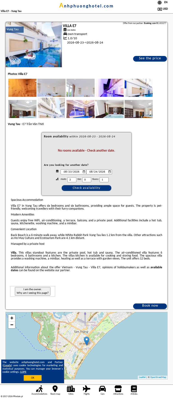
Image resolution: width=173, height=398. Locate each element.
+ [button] (11, 318)
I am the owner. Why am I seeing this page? (33, 291)
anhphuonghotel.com (86, 6)
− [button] (11, 325)
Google (7, 365)
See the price (150, 58)
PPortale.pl (18, 396)
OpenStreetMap (158, 377)
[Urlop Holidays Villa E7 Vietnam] (28, 92)
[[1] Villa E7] (34, 44)
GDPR (23, 372)
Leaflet (142, 377)
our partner (62, 270)
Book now (150, 306)
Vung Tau (12, 29)
